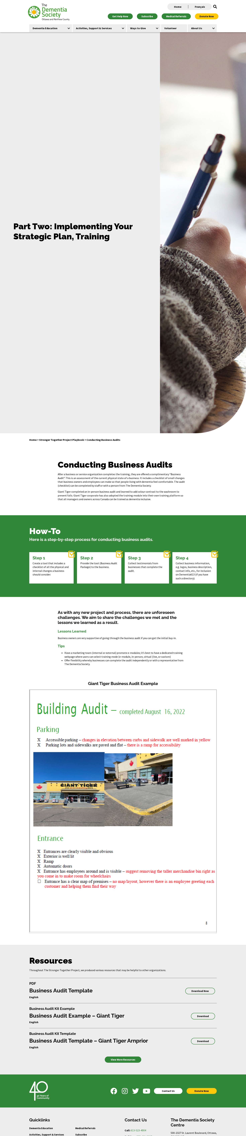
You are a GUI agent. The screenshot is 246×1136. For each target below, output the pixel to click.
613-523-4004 (138, 1130)
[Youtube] (146, 1091)
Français (200, 6)
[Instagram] (124, 1091)
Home (177, 6)
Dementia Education (41, 1128)
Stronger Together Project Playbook (61, 439)
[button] (215, 6)
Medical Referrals (85, 1128)
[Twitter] (135, 1091)
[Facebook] (113, 1091)
